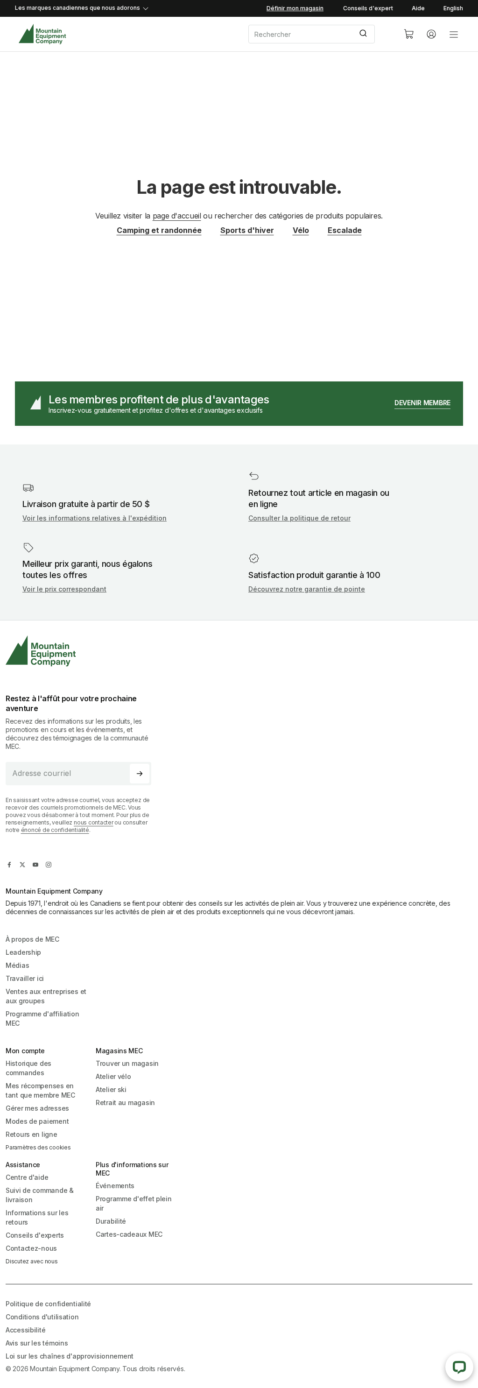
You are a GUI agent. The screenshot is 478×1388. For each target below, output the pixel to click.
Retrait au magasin (125, 1102)
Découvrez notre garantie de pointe (306, 589)
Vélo (301, 230)
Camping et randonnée (159, 230)
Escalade (345, 230)
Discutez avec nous (32, 1261)
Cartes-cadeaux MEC (129, 1234)
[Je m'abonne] (139, 773)
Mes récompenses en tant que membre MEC (40, 1090)
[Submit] (364, 34)
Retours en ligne (31, 1134)
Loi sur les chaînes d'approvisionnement (70, 1356)
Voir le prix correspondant (64, 589)
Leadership (23, 952)
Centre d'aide (27, 1177)
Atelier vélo (113, 1076)
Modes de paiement (37, 1121)
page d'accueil (177, 215)
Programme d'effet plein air (134, 1203)
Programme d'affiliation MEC (42, 1018)
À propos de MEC (32, 939)
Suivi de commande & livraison (40, 1195)
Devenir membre (422, 403)
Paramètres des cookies (38, 1147)
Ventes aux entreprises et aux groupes (46, 996)
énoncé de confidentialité (55, 829)
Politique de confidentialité (48, 1304)
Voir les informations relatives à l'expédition (94, 518)
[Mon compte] (431, 34)
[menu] (453, 34)
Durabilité (111, 1221)
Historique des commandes (28, 1068)
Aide (418, 8)
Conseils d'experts (35, 1235)
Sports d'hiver (247, 230)
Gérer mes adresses (37, 1108)
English (453, 8)
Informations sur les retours (37, 1217)
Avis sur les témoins (37, 1343)
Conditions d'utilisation (42, 1317)
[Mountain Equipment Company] (82, 651)
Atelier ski (111, 1089)
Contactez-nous (31, 1248)
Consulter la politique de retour (299, 518)
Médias (17, 965)
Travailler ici (25, 978)
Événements (115, 1186)
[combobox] (318, 34)
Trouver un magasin (127, 1063)
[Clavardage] (459, 1367)
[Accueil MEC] (42, 34)
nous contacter (93, 822)
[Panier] (409, 34)
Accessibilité (25, 1330)
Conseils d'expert (368, 8)
